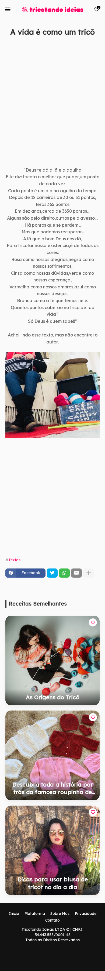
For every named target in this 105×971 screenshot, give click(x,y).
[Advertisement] (52, 107)
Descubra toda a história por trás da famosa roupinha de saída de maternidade (52, 788)
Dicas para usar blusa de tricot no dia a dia (53, 883)
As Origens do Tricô (52, 697)
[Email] (76, 573)
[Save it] (97, 45)
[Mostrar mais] (88, 573)
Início (14, 913)
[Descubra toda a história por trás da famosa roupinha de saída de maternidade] (52, 755)
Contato (52, 920)
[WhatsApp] (64, 573)
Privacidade (85, 913)
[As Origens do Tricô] (52, 660)
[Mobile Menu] (8, 9)
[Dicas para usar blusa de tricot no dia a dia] (52, 850)
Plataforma (34, 913)
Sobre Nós (59, 913)
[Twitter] (52, 573)
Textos (14, 560)
